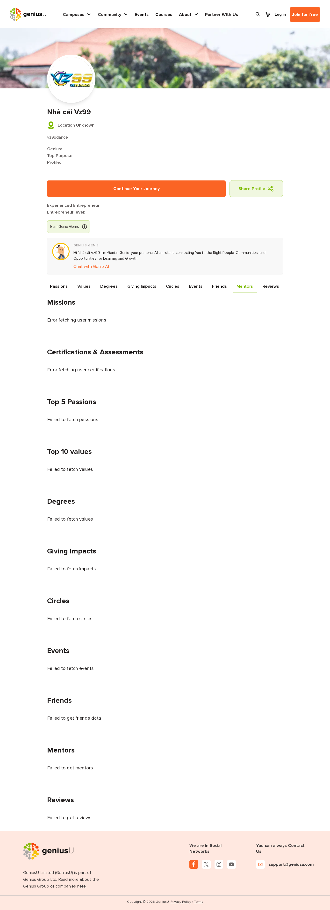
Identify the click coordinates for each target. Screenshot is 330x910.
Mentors (245, 286)
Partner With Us (221, 14)
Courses (163, 14)
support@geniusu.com (291, 864)
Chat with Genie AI (91, 266)
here (81, 886)
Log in (280, 14)
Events (142, 14)
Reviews (271, 286)
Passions (59, 286)
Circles (172, 286)
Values (84, 286)
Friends (219, 286)
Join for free (305, 14)
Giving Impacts (141, 286)
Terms (198, 902)
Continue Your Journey (136, 188)
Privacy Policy (181, 902)
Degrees (109, 286)
